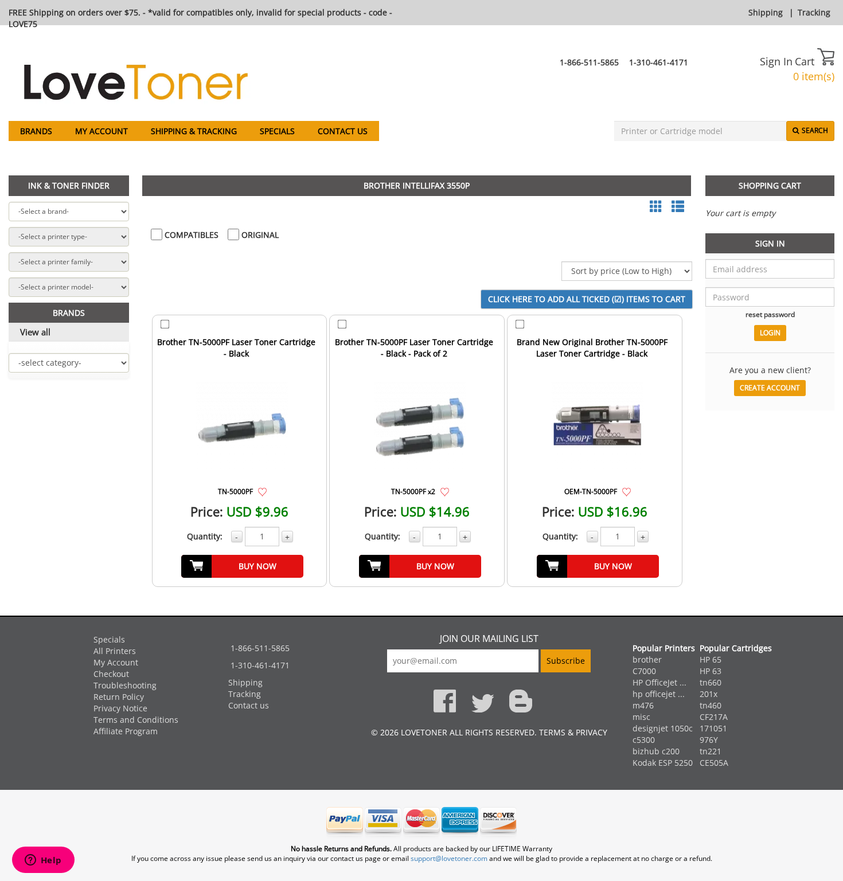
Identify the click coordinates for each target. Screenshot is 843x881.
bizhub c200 (656, 751)
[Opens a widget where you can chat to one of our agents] (43, 861)
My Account (101, 131)
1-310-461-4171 (658, 62)
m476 (643, 705)
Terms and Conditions (135, 719)
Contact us (343, 131)
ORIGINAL (259, 234)
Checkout (111, 673)
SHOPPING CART (770, 185)
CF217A (714, 716)
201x (708, 693)
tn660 (710, 682)
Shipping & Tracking (194, 131)
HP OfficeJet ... (659, 682)
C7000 (644, 670)
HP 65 (710, 659)
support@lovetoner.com (449, 858)
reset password (770, 314)
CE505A (714, 762)
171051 (713, 728)
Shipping (765, 12)
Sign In (776, 61)
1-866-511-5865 (589, 62)
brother (647, 659)
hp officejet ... (659, 693)
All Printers (114, 650)
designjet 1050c (663, 728)
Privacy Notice (120, 708)
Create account (770, 388)
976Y (709, 739)
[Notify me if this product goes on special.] (262, 490)
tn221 (710, 751)
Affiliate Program (125, 731)
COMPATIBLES (190, 234)
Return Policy (118, 696)
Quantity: (205, 536)
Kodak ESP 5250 (663, 762)
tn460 (710, 705)
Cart (806, 61)
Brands (36, 131)
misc (641, 716)
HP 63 (710, 670)
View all (35, 332)
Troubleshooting (125, 685)
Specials (277, 131)
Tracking (814, 12)
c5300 (644, 739)
